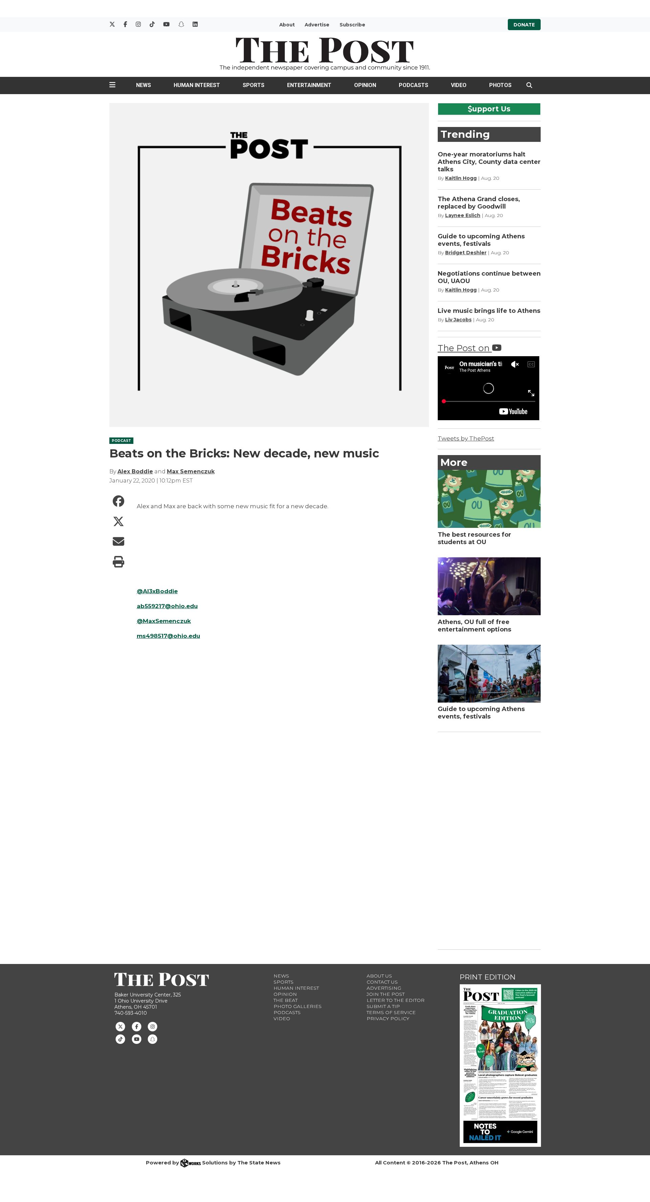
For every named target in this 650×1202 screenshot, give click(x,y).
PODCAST (121, 440)
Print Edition (488, 977)
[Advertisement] (488, 839)
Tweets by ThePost (466, 438)
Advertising (384, 988)
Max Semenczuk (191, 471)
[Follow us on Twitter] (120, 1026)
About (287, 24)
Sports (253, 85)
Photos (500, 85)
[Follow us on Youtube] (137, 1039)
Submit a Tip (383, 1006)
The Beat (286, 1000)
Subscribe (352, 24)
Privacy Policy (388, 1018)
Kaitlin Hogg (461, 178)
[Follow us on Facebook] (137, 1026)
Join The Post (386, 994)
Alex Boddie (135, 471)
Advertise (317, 24)
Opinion (365, 85)
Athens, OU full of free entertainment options (474, 625)
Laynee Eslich (462, 215)
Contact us (382, 982)
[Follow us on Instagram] (152, 1026)
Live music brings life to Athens (489, 311)
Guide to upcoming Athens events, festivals (481, 240)
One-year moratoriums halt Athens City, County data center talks (489, 162)
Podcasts (413, 85)
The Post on (465, 348)
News (143, 85)
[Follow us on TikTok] (120, 1039)
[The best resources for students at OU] (489, 499)
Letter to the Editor (396, 1000)
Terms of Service (391, 1012)
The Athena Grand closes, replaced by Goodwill (479, 202)
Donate (524, 24)
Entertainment (309, 85)
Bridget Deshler (465, 253)
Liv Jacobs (458, 320)
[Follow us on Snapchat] (152, 1039)
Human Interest (197, 85)
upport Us (491, 108)
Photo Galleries (298, 1006)
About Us (379, 976)
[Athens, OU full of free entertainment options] (489, 586)
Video (459, 85)
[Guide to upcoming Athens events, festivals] (489, 674)
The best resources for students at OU (474, 538)
